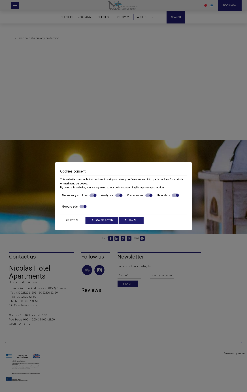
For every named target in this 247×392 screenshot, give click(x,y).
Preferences (135, 195)
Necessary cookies (75, 195)
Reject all (73, 220)
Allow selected (102, 220)
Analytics (107, 195)
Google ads (70, 206)
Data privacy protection (150, 187)
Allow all (131, 220)
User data (163, 195)
